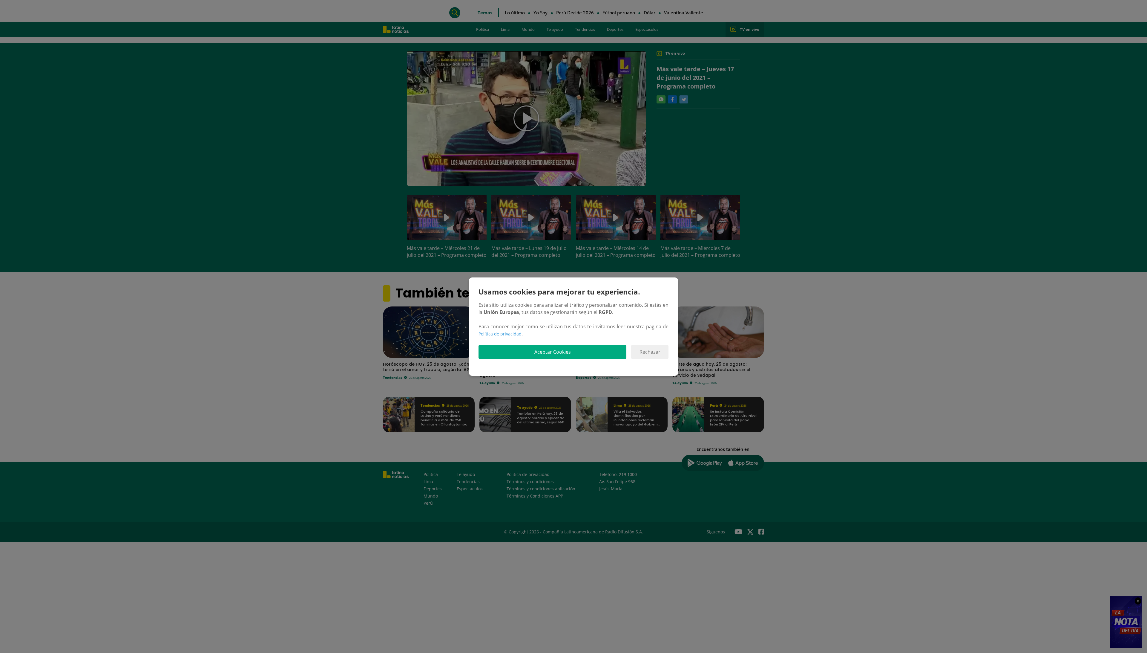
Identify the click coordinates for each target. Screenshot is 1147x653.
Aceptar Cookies (552, 352)
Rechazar (650, 352)
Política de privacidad (500, 334)
